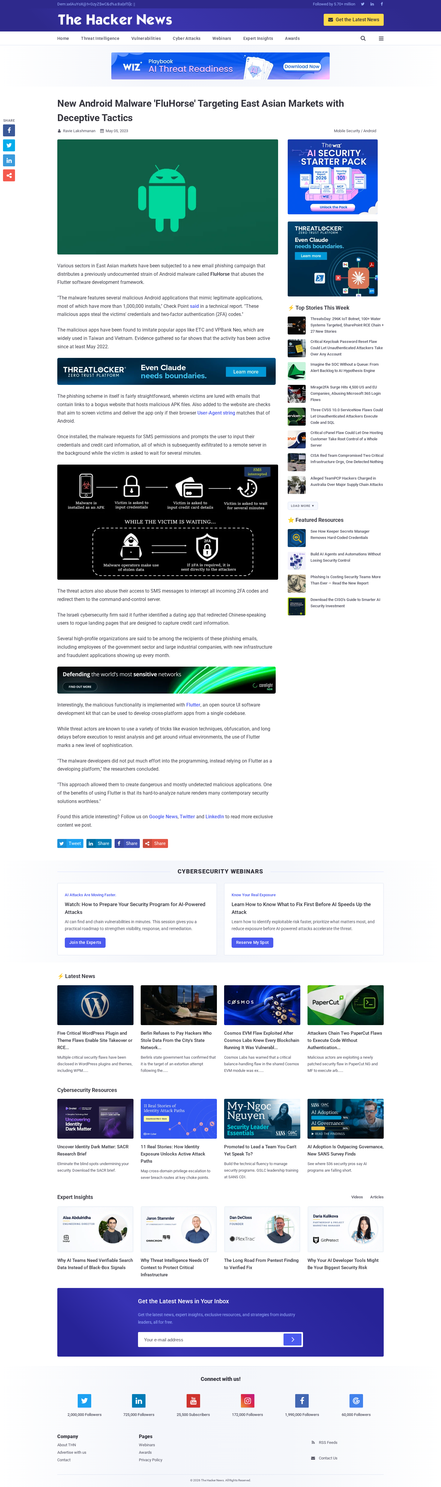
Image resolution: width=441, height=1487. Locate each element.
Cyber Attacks (186, 38)
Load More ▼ (303, 505)
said (194, 306)
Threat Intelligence (100, 38)
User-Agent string (216, 413)
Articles (377, 1197)
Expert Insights (258, 38)
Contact (63, 1460)
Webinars (221, 38)
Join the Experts (85, 942)
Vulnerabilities (146, 38)
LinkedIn (215, 816)
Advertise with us (71, 1452)
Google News (163, 816)
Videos (357, 1197)
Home (63, 38)
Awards (292, 38)
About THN (66, 1445)
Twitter (187, 816)
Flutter (193, 705)
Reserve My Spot (252, 942)
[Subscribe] (293, 1340)
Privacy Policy (150, 1460)
